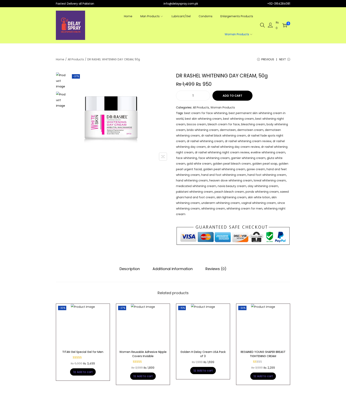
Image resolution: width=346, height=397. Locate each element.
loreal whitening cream (270, 180)
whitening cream (213, 209)
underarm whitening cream (220, 203)
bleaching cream (253, 124)
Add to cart (232, 96)
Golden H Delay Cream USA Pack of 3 (203, 354)
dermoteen (228, 130)
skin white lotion (259, 197)
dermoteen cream (250, 130)
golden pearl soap (264, 164)
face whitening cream (214, 158)
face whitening (186, 158)
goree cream (256, 169)
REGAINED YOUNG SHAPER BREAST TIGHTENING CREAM (263, 354)
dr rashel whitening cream (205, 141)
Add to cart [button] (85, 372)
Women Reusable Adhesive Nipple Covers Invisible (143, 354)
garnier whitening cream (248, 158)
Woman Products (222, 107)
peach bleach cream (229, 192)
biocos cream (196, 124)
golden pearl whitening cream (224, 169)
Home (60, 59)
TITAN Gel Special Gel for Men (82, 352)
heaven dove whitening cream (230, 180)
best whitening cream (238, 119)
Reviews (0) (215, 268)
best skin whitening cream (203, 119)
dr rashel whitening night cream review (222, 152)
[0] (284, 25)
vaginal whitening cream (258, 203)
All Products (76, 59)
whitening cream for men (244, 209)
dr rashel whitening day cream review (233, 147)
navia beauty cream (232, 186)
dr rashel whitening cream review (248, 141)
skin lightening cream (231, 197)
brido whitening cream (202, 130)
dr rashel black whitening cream (223, 136)
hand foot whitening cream (266, 175)
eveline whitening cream (268, 152)
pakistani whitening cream (194, 192)
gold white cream (199, 164)
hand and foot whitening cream (223, 175)
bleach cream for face (224, 124)
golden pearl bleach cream (232, 164)
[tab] (130, 269)
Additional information (173, 268)
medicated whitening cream (196, 186)
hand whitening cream (192, 180)
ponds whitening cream (262, 192)
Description (130, 268)
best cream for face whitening (205, 113)
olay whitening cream (263, 186)
